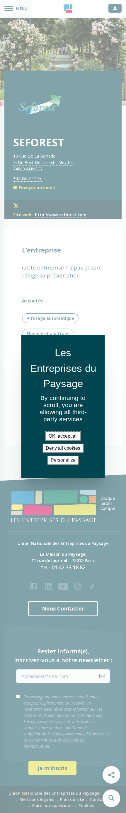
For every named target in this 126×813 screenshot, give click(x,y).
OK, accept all (63, 436)
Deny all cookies (63, 448)
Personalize (63, 460)
